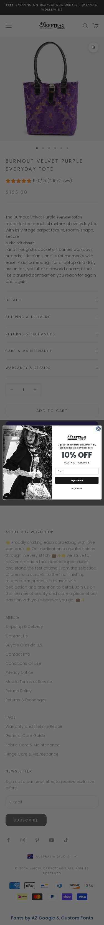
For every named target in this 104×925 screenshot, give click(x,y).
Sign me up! (77, 480)
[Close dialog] (98, 428)
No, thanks (77, 488)
